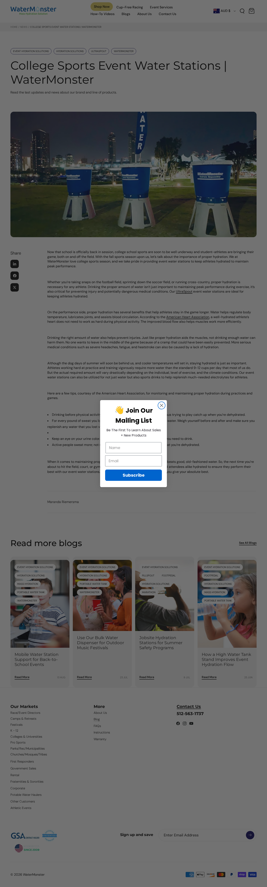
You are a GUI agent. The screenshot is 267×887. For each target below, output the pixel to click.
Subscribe (134, 475)
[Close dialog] (161, 405)
